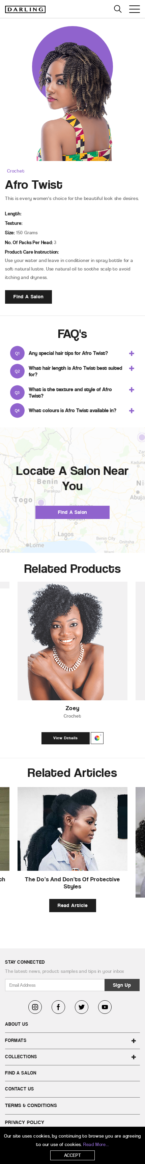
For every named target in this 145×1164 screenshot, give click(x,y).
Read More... (96, 1144)
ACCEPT (72, 1155)
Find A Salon (28, 297)
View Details (65, 738)
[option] (72, 665)
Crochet (16, 171)
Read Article (73, 905)
